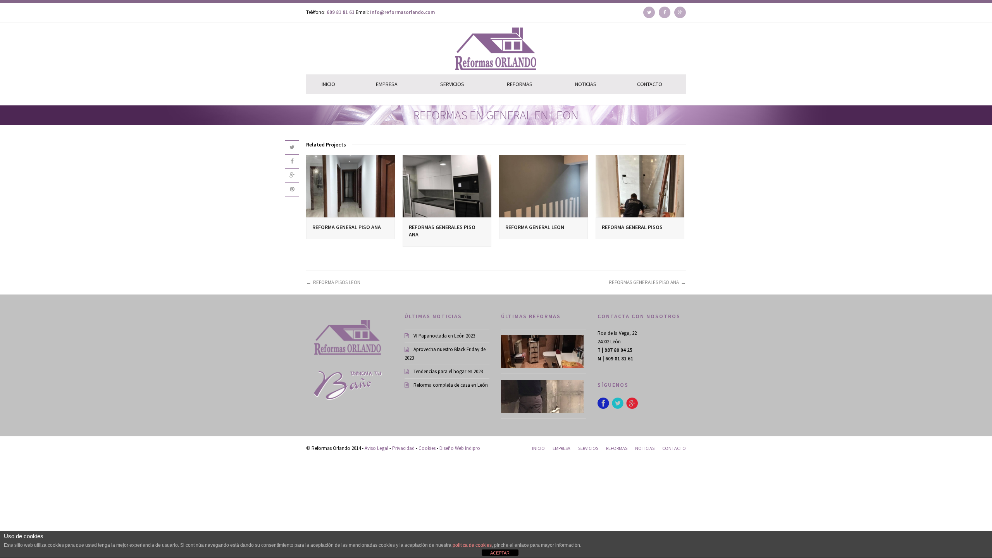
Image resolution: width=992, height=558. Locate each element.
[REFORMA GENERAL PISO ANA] (350, 186)
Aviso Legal (376, 448)
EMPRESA (387, 84)
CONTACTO (649, 84)
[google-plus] (680, 10)
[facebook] (664, 10)
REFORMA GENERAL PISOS (632, 227)
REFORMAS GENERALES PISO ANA (644, 282)
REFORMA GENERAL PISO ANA (346, 227)
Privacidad (403, 448)
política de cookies (472, 545)
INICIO (328, 84)
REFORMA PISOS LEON (336, 282)
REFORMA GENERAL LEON (534, 227)
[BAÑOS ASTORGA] (543, 396)
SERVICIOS (452, 84)
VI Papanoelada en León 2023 (444, 335)
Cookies (427, 448)
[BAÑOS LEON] (543, 351)
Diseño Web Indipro (459, 448)
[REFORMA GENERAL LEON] (543, 186)
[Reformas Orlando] (421, 48)
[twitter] (649, 10)
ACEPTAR (500, 553)
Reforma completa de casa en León (450, 385)
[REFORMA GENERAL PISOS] (640, 186)
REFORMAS (519, 84)
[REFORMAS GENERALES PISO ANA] (447, 186)
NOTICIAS (585, 84)
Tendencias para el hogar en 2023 (448, 371)
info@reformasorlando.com (402, 12)
